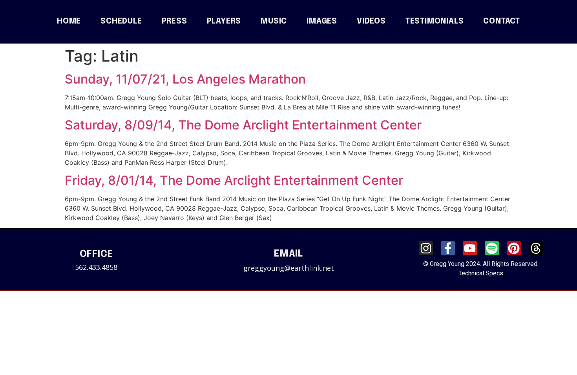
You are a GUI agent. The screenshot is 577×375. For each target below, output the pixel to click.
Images (322, 21)
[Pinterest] (514, 248)
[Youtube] (470, 248)
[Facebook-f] (448, 248)
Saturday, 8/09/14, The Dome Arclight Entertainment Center (243, 125)
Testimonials (434, 21)
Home (69, 21)
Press (174, 21)
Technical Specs (480, 273)
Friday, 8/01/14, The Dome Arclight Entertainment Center (234, 180)
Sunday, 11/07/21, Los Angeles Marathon (185, 79)
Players (224, 21)
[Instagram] (426, 248)
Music (274, 21)
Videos (371, 21)
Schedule (121, 21)
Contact (501, 21)
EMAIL (288, 254)
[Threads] (536, 248)
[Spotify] (492, 248)
